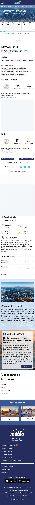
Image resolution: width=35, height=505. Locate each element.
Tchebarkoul (31, 6)
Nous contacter (6, 457)
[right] (33, 26)
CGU (17, 487)
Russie (5, 6)
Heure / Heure (17, 33)
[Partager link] (13, 167)
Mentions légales (9, 487)
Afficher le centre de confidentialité (18, 496)
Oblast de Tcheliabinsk (23, 6)
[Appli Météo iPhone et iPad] (11, 481)
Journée (7, 33)
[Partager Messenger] (25, 167)
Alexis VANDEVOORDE (20, 50)
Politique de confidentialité (11, 493)
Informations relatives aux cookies (18, 490)
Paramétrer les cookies (26, 493)
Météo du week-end (26, 159)
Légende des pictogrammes (11, 460)
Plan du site (27, 487)
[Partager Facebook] (17, 167)
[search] (32, 2)
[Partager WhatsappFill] (28, 167)
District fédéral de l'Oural (13, 6)
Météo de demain (7, 159)
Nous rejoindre (6, 454)
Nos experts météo (8, 448)
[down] (17, 325)
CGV (21, 487)
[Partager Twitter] (21, 167)
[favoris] (30, 11)
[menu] (2, 2)
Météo (2, 6)
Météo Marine (6, 469)
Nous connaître (6, 451)
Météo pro (5, 472)
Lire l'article (26, 366)
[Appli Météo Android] (24, 481)
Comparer (27, 33)
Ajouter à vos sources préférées (18, 171)
